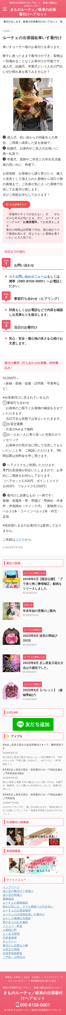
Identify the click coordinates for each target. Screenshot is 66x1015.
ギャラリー (10, 941)
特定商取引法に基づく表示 (43, 980)
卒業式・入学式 (12, 977)
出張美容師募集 (12, 953)
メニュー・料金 (12, 926)
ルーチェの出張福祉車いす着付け (24, 914)
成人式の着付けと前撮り (18, 891)
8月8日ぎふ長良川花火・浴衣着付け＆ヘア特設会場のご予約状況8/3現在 (32, 771)
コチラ (20, 539)
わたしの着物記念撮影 (17, 918)
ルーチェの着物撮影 (15, 902)
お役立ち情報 (11, 949)
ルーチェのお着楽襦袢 (17, 910)
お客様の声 (10, 930)
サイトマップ (50, 977)
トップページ (11, 887)
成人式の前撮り (12, 895)
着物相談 (8, 899)
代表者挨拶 (10, 937)
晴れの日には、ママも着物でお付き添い (28, 906)
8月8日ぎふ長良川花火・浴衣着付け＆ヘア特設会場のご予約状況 (32, 796)
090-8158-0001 (34, 1005)
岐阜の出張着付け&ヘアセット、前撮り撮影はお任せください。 (33, 987)
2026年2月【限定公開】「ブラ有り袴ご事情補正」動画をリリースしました (43, 583)
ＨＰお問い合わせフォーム (28, 276)
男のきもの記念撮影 (15, 922)
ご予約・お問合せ (14, 957)
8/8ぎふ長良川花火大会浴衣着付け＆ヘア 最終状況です (33, 746)
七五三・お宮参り (32, 977)
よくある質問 (11, 933)
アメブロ (16, 736)
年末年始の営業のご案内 (39, 611)
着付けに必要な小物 (15, 945)
